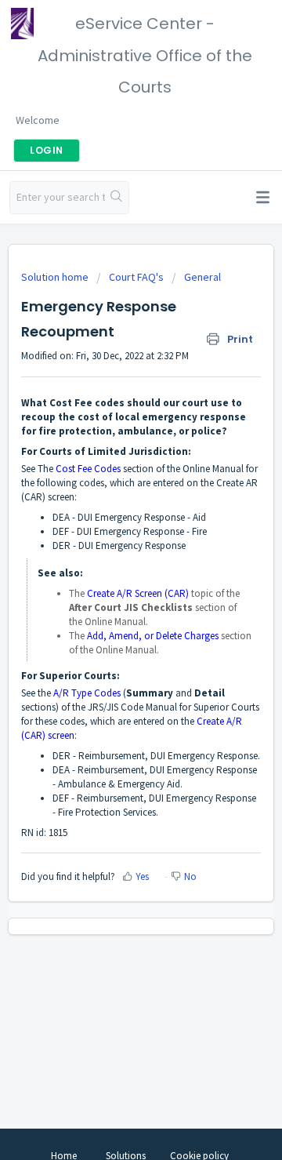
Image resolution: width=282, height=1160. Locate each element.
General (202, 277)
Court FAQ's (136, 277)
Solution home (56, 277)
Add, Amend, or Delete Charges (153, 635)
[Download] (112, 575)
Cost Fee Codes (88, 468)
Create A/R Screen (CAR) (138, 593)
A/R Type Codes (87, 693)
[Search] (116, 197)
